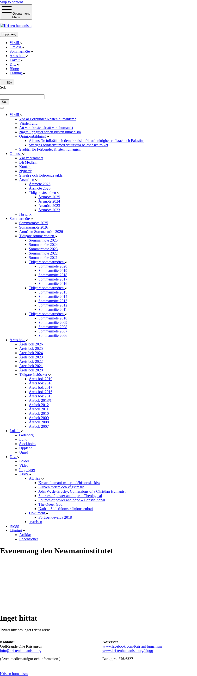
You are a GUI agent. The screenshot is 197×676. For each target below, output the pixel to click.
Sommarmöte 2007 (52, 331)
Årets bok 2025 (31, 348)
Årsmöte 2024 (49, 201)
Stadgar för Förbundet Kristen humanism (50, 149)
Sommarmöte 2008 (52, 327)
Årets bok (17, 56)
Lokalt (15, 60)
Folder (24, 461)
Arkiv (24, 474)
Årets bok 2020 (31, 370)
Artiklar (25, 535)
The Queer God (50, 504)
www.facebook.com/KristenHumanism (132, 646)
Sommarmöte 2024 (43, 244)
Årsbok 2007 (39, 426)
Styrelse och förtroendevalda (40, 175)
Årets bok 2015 (40, 396)
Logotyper (27, 470)
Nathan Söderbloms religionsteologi (65, 509)
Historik (25, 214)
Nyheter (25, 171)
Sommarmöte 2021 (43, 257)
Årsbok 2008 (39, 422)
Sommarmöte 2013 (52, 301)
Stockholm (27, 444)
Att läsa (35, 478)
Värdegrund (28, 123)
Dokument (37, 513)
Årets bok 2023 (31, 357)
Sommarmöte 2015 (52, 292)
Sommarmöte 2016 (52, 283)
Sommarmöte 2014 (52, 296)
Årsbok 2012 (39, 405)
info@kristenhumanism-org (21, 651)
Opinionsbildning (33, 136)
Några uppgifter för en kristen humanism (50, 132)
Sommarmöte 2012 (52, 305)
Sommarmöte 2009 (52, 322)
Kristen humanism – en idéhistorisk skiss (69, 483)
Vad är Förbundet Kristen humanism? (47, 119)
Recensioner (28, 539)
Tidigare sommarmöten (37, 236)
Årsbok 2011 (39, 409)
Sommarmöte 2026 (33, 227)
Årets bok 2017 (40, 387)
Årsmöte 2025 (39, 184)
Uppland (25, 448)
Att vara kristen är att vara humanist (46, 128)
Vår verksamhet (31, 158)
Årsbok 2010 (39, 413)
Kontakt (25, 167)
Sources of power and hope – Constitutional (71, 500)
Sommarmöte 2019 (52, 270)
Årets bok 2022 (31, 361)
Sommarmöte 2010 (52, 318)
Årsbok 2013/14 (41, 400)
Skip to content (11, 2)
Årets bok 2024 (31, 353)
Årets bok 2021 (31, 366)
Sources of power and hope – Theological (70, 496)
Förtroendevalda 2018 (55, 517)
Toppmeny (9, 34)
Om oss (16, 47)
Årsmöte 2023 (49, 206)
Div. (13, 64)
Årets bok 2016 (40, 392)
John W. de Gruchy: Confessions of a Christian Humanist (81, 491)
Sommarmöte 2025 (33, 223)
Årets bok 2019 (40, 379)
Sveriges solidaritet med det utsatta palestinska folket (68, 145)
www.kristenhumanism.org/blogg (127, 651)
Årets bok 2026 (31, 344)
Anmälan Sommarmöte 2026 (41, 232)
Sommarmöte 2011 (52, 309)
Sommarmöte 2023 (43, 249)
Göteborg (26, 435)
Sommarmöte (20, 51)
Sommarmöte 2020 (52, 266)
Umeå (23, 452)
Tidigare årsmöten (43, 193)
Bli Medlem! (28, 162)
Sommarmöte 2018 (52, 275)
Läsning (16, 73)
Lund (23, 439)
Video (23, 465)
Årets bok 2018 (40, 383)
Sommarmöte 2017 (52, 279)
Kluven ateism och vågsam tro (61, 487)
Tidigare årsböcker (33, 374)
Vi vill (15, 43)
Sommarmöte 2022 (43, 253)
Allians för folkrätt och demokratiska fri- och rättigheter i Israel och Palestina (86, 141)
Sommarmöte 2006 (52, 335)
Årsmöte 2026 (39, 188)
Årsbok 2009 (39, 418)
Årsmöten (27, 180)
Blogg (14, 69)
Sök (9, 82)
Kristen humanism (14, 674)
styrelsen (35, 522)
